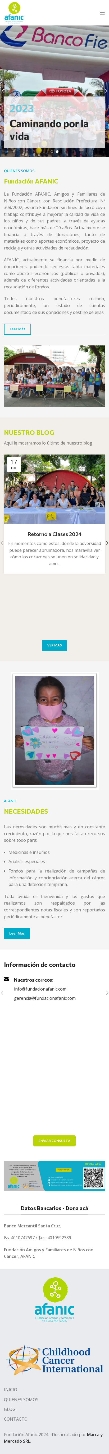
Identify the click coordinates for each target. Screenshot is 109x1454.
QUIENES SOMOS (21, 1399)
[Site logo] (14, 12)
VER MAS (54, 645)
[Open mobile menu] (102, 12)
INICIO (10, 1389)
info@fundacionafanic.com (40, 989)
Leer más (17, 328)
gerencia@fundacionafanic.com (45, 998)
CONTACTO (16, 1419)
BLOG (9, 1409)
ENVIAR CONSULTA (54, 1140)
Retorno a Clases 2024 (55, 534)
